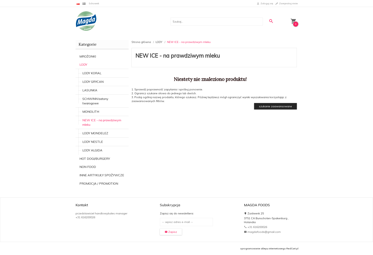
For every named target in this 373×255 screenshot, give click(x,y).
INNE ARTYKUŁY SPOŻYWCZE (101, 175)
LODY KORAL (91, 73)
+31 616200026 (257, 227)
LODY (83, 64)
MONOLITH (90, 112)
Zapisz (172, 232)
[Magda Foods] (86, 21)
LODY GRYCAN (93, 82)
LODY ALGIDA (92, 150)
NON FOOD (87, 167)
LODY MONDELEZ (95, 133)
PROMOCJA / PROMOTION (98, 183)
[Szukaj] (271, 21)
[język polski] (78, 3)
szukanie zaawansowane (275, 106)
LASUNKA (89, 90)
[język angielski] (83, 3)
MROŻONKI (87, 56)
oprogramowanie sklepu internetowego (263, 248)
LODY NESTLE (92, 142)
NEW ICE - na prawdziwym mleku (101, 122)
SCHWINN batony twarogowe (95, 101)
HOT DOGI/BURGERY (94, 159)
